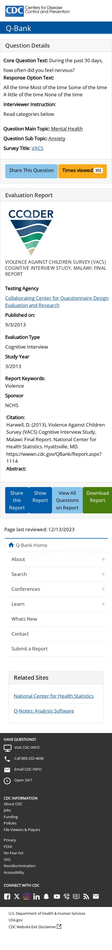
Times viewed (77, 170)
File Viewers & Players (22, 829)
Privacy (10, 840)
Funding (11, 816)
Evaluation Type (22, 337)
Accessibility (14, 872)
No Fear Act (14, 852)
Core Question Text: (25, 60)
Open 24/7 (23, 780)
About (18, 559)
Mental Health (67, 128)
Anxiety (57, 138)
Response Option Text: (28, 77)
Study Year (17, 356)
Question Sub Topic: (25, 138)
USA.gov (16, 919)
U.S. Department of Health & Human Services (47, 913)
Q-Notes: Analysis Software (44, 710)
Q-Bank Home (31, 545)
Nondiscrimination (20, 865)
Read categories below (28, 114)
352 (98, 170)
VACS (37, 148)
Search (19, 574)
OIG (7, 859)
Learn (17, 604)
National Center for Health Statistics (54, 696)
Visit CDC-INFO (27, 747)
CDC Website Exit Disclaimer (32, 926)
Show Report (40, 497)
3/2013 (13, 366)
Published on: (20, 315)
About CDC (13, 803)
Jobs (7, 810)
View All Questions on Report (67, 500)
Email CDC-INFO (28, 769)
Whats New (24, 618)
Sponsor (14, 395)
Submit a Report (29, 648)
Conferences (25, 589)
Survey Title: (16, 148)
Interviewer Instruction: (29, 104)
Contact (20, 633)
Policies (10, 823)
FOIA (8, 846)
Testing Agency (22, 288)
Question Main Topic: (26, 128)
